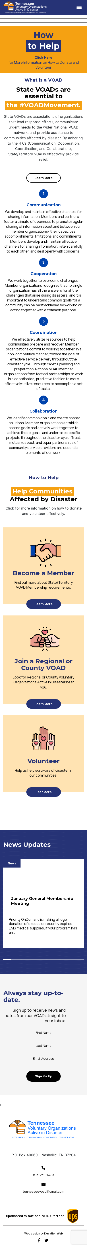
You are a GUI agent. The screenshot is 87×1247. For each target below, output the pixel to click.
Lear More (44, 792)
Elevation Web (53, 1233)
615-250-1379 (43, 1175)
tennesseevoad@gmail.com (43, 1191)
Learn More (43, 178)
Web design (32, 1233)
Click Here (43, 57)
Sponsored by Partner (35, 1216)
